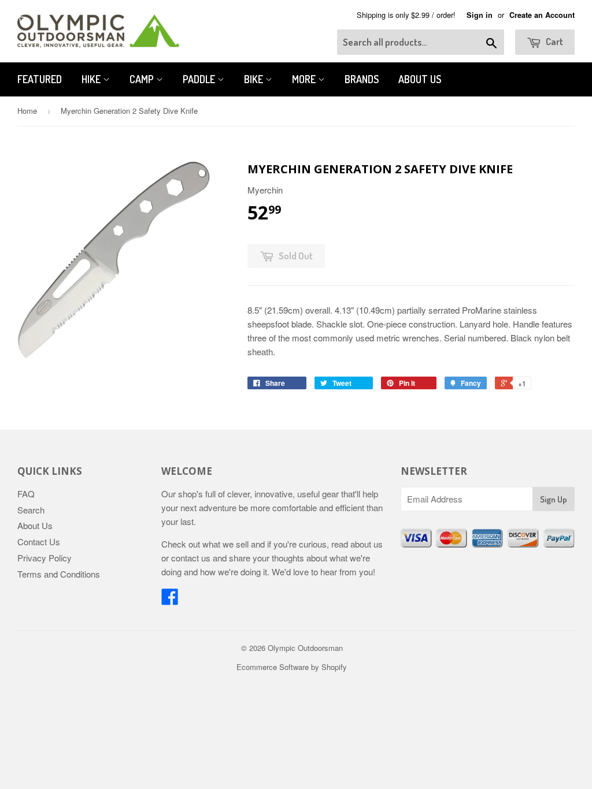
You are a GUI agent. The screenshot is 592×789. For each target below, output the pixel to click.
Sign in (480, 15)
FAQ (26, 493)
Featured (39, 79)
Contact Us (38, 541)
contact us (190, 558)
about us (366, 544)
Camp (143, 79)
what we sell (225, 544)
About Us (419, 79)
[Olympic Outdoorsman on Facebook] (170, 600)
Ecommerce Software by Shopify (291, 666)
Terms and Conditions (58, 574)
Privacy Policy (44, 558)
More (305, 79)
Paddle (200, 79)
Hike (92, 79)
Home (27, 110)
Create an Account (542, 15)
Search (31, 510)
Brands (362, 79)
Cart (553, 41)
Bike (254, 79)
